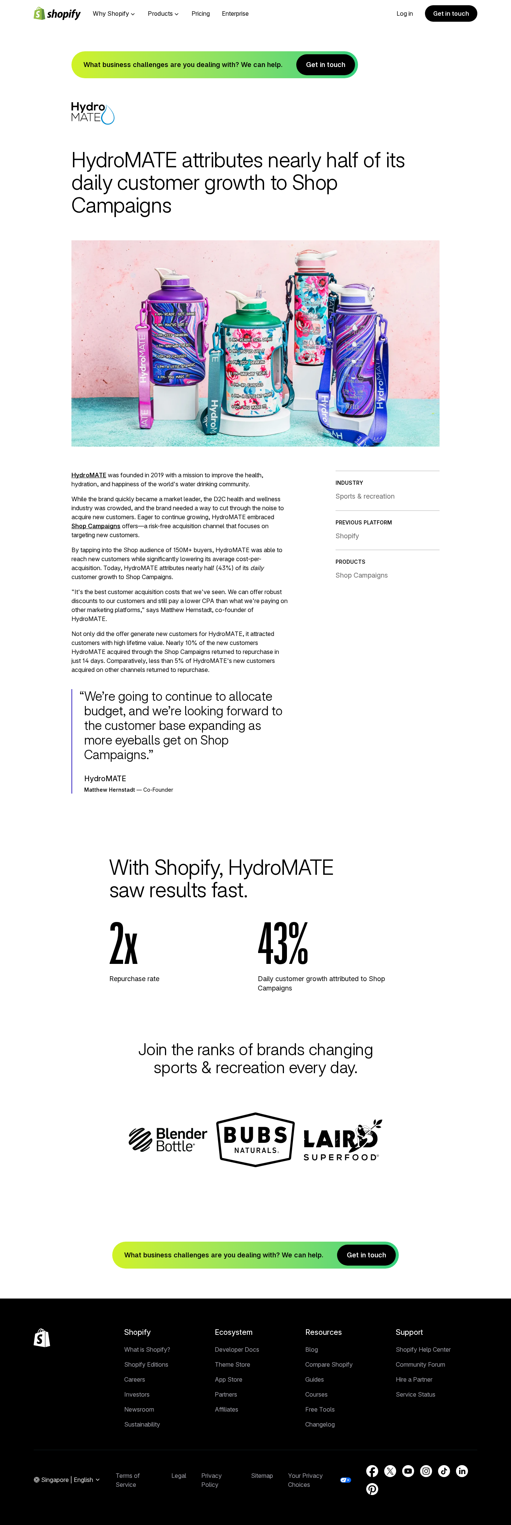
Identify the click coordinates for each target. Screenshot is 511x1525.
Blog (311, 1349)
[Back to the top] (42, 1337)
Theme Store (232, 1364)
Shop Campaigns (95, 526)
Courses (316, 1394)
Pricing (201, 13)
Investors (137, 1394)
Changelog (320, 1424)
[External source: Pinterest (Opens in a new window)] (372, 1489)
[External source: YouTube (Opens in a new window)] (408, 1471)
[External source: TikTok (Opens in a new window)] (444, 1471)
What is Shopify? (147, 1349)
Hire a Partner (414, 1379)
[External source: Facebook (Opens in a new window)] (372, 1471)
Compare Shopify (329, 1364)
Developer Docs (237, 1349)
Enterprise (235, 13)
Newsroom (139, 1409)
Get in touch (451, 13)
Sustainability (142, 1424)
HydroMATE (88, 475)
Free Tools (320, 1409)
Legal (178, 1475)
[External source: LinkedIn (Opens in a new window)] (462, 1471)
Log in (405, 13)
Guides (314, 1379)
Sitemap (262, 1475)
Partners (226, 1394)
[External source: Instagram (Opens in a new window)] (426, 1471)
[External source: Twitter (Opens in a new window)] (390, 1471)
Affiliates (226, 1409)
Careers (134, 1379)
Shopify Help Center (423, 1349)
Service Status (415, 1394)
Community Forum (420, 1364)
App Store (228, 1379)
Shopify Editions (146, 1364)
